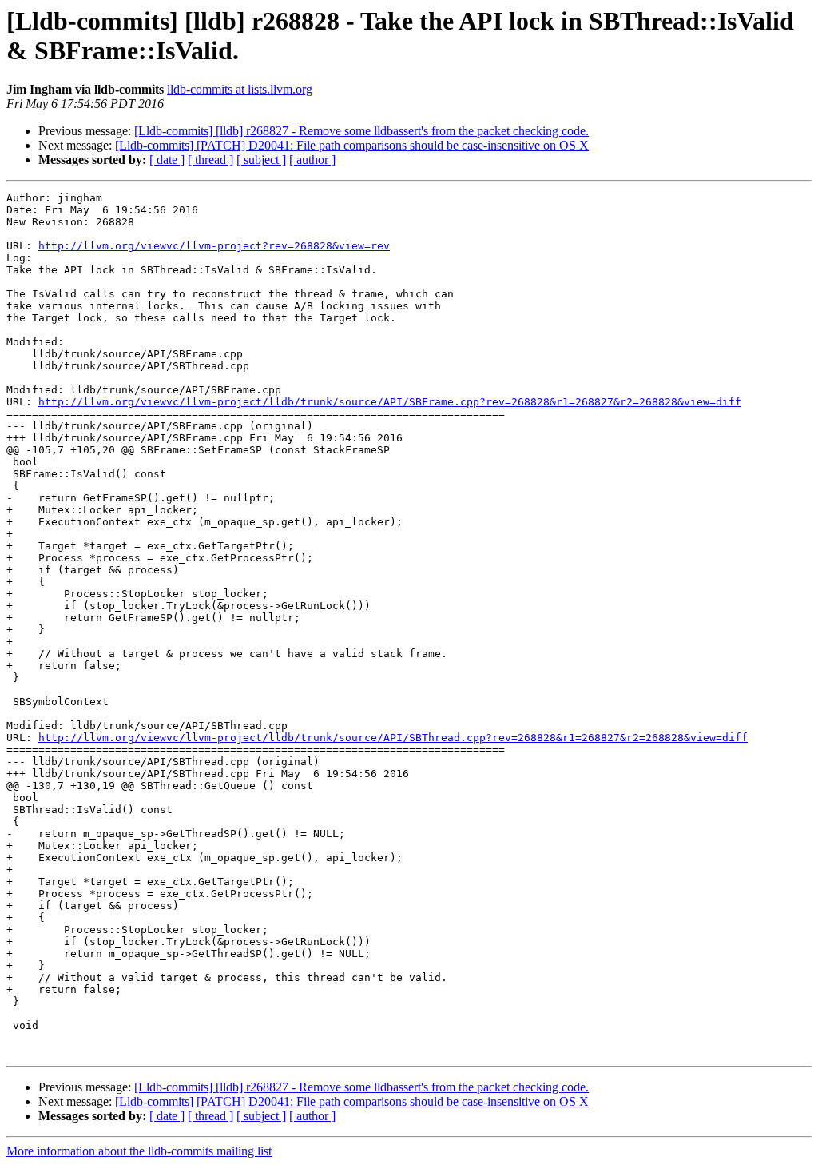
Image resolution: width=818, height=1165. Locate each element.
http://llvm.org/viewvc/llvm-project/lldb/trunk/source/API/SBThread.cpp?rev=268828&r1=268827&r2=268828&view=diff (393, 738)
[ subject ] (261, 159)
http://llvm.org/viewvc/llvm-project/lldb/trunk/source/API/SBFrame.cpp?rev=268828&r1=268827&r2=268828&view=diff (389, 402)
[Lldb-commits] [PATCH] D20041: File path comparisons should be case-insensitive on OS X (352, 145)
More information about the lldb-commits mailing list (139, 1151)
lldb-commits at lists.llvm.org (239, 89)
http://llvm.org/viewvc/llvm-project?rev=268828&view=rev (214, 246)
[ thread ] (210, 159)
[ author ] (312, 159)
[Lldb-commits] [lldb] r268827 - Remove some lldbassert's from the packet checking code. (361, 131)
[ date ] (167, 159)
